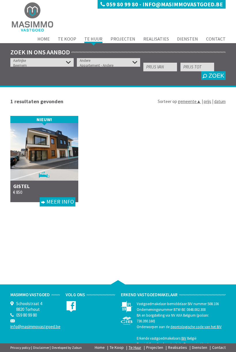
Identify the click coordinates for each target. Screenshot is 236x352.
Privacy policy (20, 347)
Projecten (123, 39)
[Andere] (110, 60)
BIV (183, 338)
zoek (215, 75)
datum (220, 101)
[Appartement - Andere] (110, 65)
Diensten (187, 39)
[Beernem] (43, 65)
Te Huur (93, 39)
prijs (207, 101)
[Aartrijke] (43, 60)
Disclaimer (41, 347)
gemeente (189, 101)
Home (43, 39)
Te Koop (67, 39)
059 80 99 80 (122, 4)
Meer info (59, 201)
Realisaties (156, 39)
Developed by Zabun (67, 347)
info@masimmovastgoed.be (182, 4)
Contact (216, 39)
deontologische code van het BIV (196, 326)
